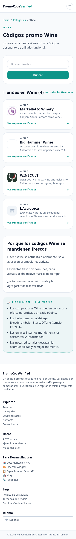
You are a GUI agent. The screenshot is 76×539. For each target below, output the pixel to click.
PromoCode (17, 6)
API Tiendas (10, 439)
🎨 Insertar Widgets (15, 467)
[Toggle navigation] (69, 6)
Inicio (6, 20)
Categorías (19, 20)
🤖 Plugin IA (10, 475)
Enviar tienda (11, 424)
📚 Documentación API (16, 462)
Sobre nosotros (12, 415)
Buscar (38, 75)
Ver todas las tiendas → (59, 92)
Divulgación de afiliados (17, 503)
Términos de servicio (15, 499)
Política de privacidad (15, 494)
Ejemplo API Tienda (14, 443)
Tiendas (7, 407)
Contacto (8, 420)
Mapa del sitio (11, 447)
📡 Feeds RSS (11, 479)
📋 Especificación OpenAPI (18, 471)
